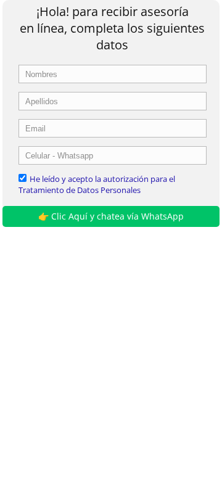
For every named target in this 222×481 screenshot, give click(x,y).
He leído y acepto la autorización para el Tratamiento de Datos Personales (96, 184)
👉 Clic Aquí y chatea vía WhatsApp (111, 216)
